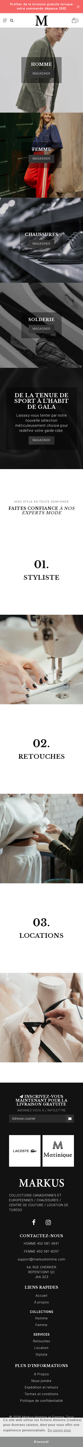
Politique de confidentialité (41, 1401)
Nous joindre (41, 1381)
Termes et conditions (41, 1394)
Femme (41, 1325)
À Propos (41, 1374)
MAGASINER (41, 73)
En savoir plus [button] (59, 1430)
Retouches (41, 1341)
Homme (41, 1318)
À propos (41, 1302)
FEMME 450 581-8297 (41, 1251)
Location (41, 1348)
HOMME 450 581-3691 (41, 1243)
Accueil (41, 1296)
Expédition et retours (41, 1387)
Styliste (42, 1354)
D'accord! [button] (41, 1441)
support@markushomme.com (41, 1259)
